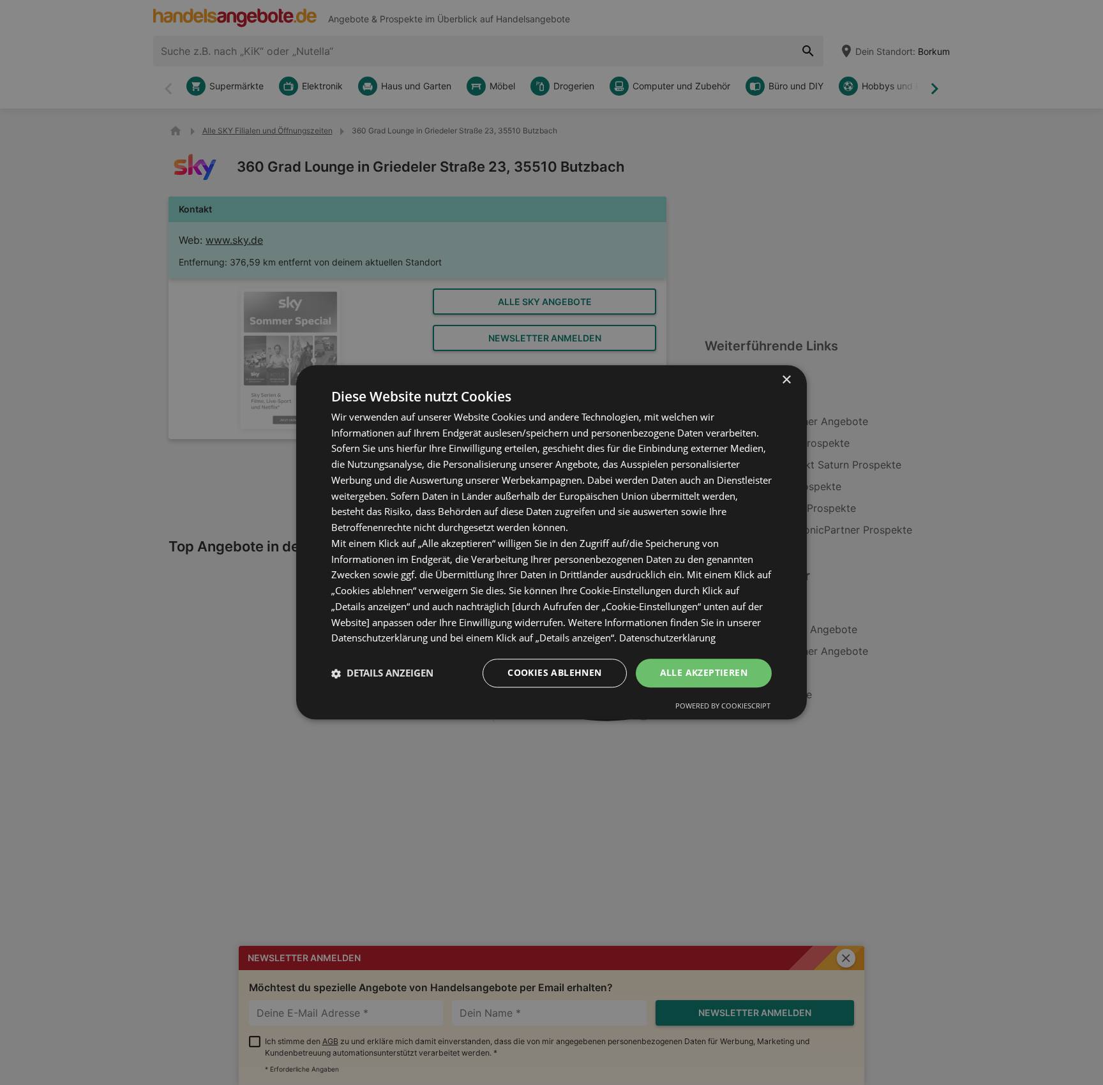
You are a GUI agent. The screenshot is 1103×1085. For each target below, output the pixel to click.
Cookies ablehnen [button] (554, 673)
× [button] (786, 380)
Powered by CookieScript (722, 706)
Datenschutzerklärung (667, 638)
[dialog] (551, 542)
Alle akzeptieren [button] (703, 673)
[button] (382, 673)
